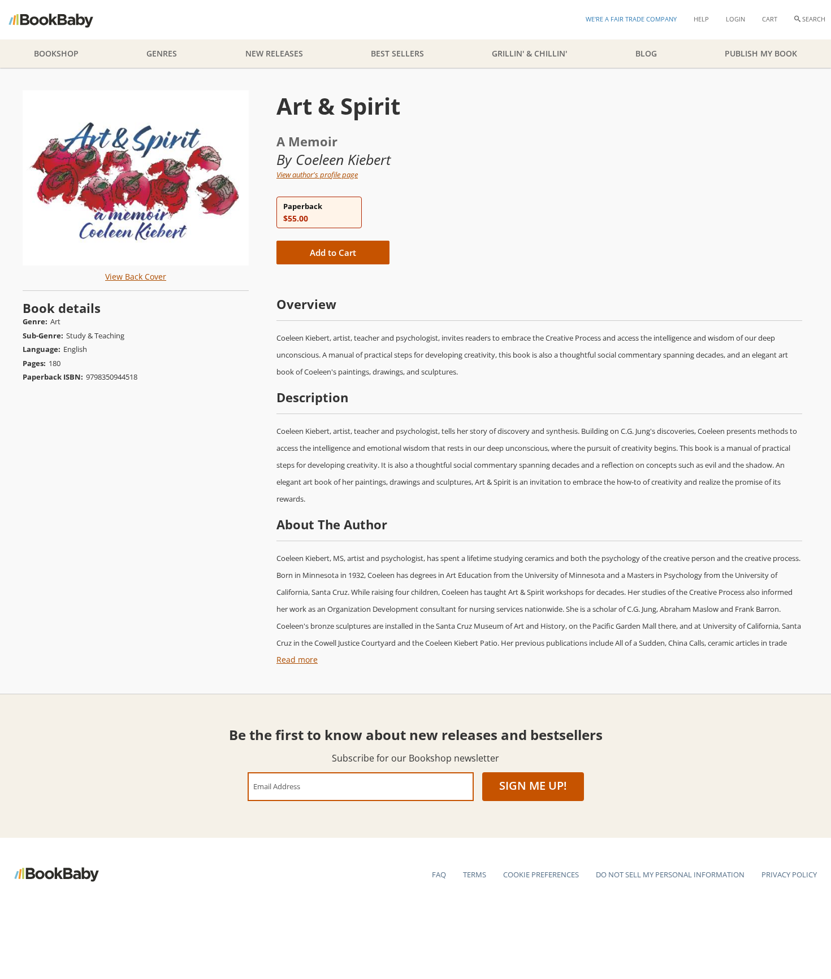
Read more (297, 659)
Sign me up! (533, 785)
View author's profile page (317, 174)
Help (701, 19)
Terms (474, 874)
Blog (646, 53)
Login (735, 19)
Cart (769, 19)
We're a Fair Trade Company (631, 19)
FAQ (439, 874)
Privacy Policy (789, 874)
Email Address (276, 786)
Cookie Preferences (541, 874)
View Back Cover (135, 276)
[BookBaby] (61, 20)
